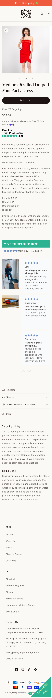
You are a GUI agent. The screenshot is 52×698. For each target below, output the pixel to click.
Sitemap (10, 592)
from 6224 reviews (28, 250)
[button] (3, 14)
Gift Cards (11, 560)
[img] (11, 250)
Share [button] (8, 414)
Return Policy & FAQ (16, 585)
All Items (10, 534)
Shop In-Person (14, 554)
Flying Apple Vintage (21, 693)
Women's (10, 541)
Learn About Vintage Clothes (20, 605)
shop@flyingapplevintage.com (22, 652)
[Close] (29, 693)
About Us (10, 579)
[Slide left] (19, 79)
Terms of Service (14, 598)
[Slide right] (32, 79)
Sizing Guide (12, 611)
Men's (9, 547)
